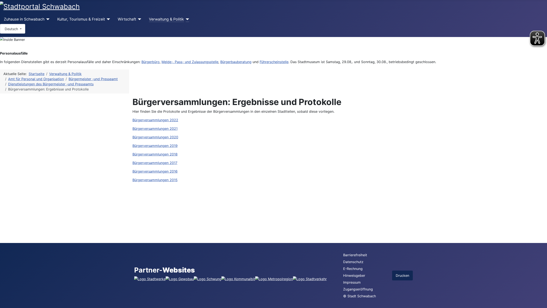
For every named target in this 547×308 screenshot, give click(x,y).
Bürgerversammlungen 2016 (155, 171)
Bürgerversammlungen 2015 (155, 180)
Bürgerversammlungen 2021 (155, 128)
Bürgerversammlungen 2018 (155, 154)
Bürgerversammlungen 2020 (155, 137)
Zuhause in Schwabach (24, 19)
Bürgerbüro (150, 62)
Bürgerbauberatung (235, 62)
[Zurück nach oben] (542, 303)
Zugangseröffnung (358, 289)
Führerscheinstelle (274, 62)
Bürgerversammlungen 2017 (154, 163)
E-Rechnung (353, 269)
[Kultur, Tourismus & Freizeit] (107, 19)
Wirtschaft (127, 19)
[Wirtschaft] (138, 19)
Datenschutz (353, 262)
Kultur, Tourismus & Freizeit (81, 19)
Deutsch (11, 29)
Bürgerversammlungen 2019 (155, 146)
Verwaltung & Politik (166, 19)
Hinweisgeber (354, 275)
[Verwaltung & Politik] (186, 19)
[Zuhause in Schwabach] (47, 19)
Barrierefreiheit (355, 255)
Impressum (352, 282)
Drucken (402, 275)
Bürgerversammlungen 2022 (155, 120)
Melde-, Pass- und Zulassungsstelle (190, 62)
